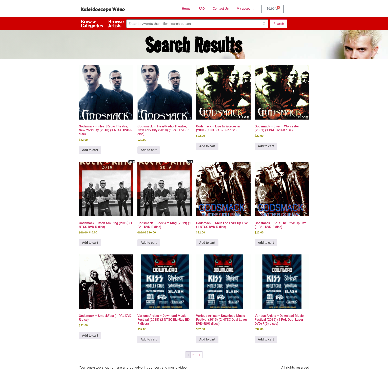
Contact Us (221, 9)
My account (245, 9)
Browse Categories (92, 23)
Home (186, 9)
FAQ (202, 9)
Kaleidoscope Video (103, 8)
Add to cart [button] (90, 150)
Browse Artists (116, 23)
